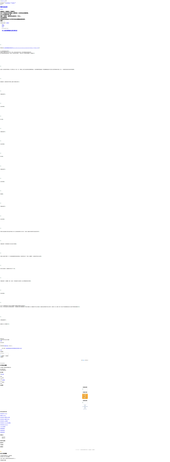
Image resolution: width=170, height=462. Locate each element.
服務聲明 (93, 449)
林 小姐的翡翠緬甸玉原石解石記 (9, 30)
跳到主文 (1, 9)
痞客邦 (5, 345)
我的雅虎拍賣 (2, 432)
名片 (3, 26)
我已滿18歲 (2, 460)
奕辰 (1, 340)
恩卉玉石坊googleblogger (4, 424)
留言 (7, 345)
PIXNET (78, 449)
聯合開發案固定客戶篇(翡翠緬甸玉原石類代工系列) (14, 348)
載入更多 (2, 351)
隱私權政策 (90, 449)
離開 (5, 460)
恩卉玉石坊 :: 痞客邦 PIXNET (4, 419)
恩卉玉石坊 (3, 7)
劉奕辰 (85, 407)
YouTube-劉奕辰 (2, 426)
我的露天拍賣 (2, 430)
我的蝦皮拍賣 (2, 428)
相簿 (3, 24)
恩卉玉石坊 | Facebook (3, 413)
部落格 (3, 25)
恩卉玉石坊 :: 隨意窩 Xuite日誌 (5, 417)
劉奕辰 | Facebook (3, 415)
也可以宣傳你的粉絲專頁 (85, 406)
